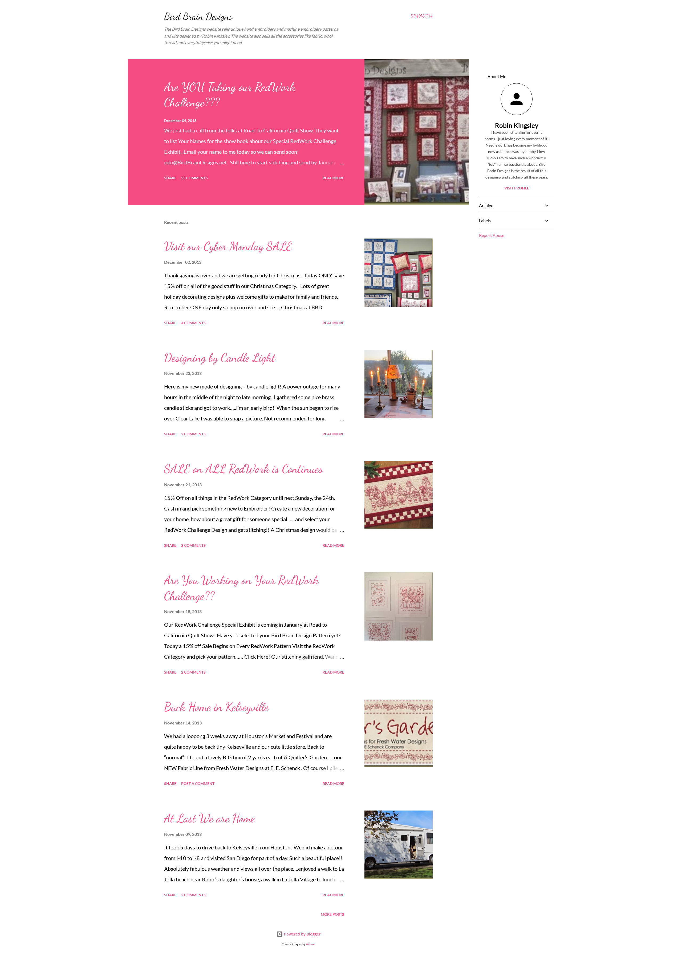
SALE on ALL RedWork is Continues (243, 469)
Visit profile (516, 188)
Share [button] (170, 178)
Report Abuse (491, 235)
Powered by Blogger (301, 934)
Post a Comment (197, 783)
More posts (332, 914)
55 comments (194, 178)
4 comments (193, 323)
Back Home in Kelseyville (216, 707)
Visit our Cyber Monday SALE (228, 246)
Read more (333, 178)
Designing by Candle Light (219, 357)
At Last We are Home (209, 818)
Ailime (310, 944)
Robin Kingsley (516, 125)
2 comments (193, 434)
